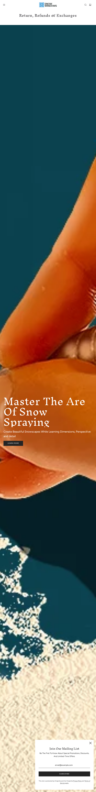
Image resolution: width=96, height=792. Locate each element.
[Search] (85, 4)
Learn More (13, 443)
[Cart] (90, 4)
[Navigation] (4, 4)
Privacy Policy (77, 781)
